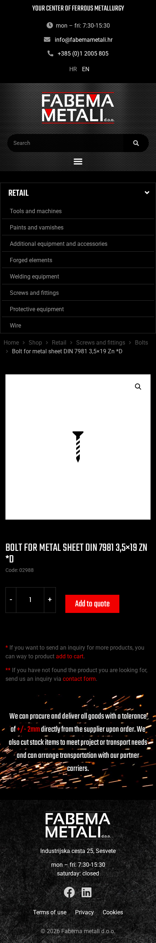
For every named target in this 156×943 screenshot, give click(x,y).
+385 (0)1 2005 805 (83, 53)
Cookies (113, 912)
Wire (15, 325)
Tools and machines (36, 211)
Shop (35, 342)
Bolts (141, 342)
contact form (79, 678)
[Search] (136, 143)
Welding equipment (34, 276)
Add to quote (92, 604)
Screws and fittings (34, 292)
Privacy (84, 912)
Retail (18, 193)
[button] (78, 161)
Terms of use (49, 912)
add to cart (69, 656)
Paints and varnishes (36, 227)
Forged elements (31, 260)
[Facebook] (69, 892)
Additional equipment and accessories (58, 243)
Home (11, 342)
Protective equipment (37, 309)
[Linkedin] (86, 892)
